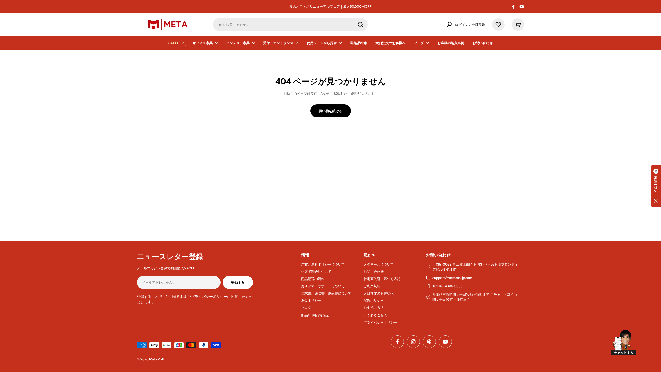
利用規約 (173, 296)
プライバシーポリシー (209, 296)
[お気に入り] (498, 24)
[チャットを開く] (623, 342)
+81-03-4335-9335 (447, 286)
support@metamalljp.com (452, 278)
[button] (656, 186)
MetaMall (156, 359)
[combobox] (290, 24)
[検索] (360, 24)
